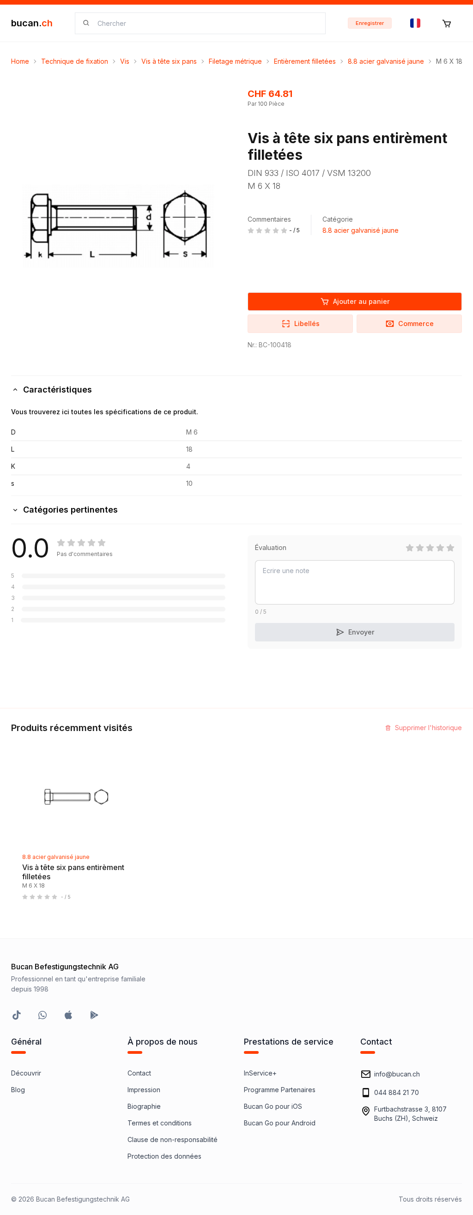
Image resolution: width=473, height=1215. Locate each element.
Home (20, 61)
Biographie (144, 1106)
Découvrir (26, 1073)
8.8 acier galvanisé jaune (386, 61)
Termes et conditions (159, 1123)
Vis (124, 61)
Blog (18, 1090)
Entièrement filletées (305, 61)
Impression (143, 1090)
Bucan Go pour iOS (273, 1106)
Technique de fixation (74, 61)
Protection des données (164, 1156)
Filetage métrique (235, 61)
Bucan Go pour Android (279, 1123)
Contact (139, 1073)
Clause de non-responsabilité (172, 1139)
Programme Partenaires (279, 1090)
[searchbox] (206, 23)
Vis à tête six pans (169, 61)
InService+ (260, 1073)
